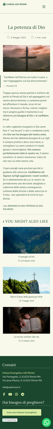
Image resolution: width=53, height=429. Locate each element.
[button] (46, 422)
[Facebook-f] (4, 394)
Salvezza (8, 209)
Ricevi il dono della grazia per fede (26, 296)
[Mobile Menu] (46, 7)
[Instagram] (16, 394)
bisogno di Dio (16, 205)
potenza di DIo (34, 205)
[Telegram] (22, 394)
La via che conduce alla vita (26, 336)
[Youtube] (10, 394)
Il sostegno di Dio (26, 256)
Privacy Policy (10, 420)
